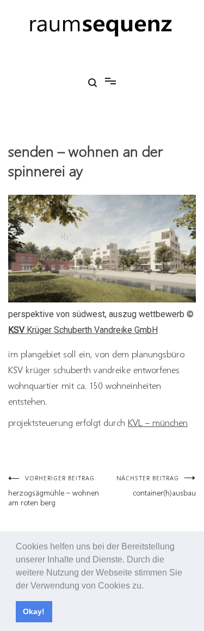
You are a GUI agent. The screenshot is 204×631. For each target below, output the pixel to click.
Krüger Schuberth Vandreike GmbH (83, 330)
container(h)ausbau (156, 485)
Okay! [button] (34, 611)
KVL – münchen (158, 422)
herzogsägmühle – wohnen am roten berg (53, 490)
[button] (147, 586)
